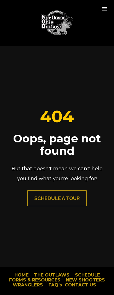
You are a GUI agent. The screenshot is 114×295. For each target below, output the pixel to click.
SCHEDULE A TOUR (57, 198)
